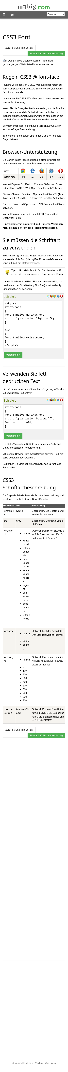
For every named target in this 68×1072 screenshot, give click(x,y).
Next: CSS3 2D (38, 53)
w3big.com (17, 1063)
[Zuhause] (12, 15)
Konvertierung (55, 53)
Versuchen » (13, 354)
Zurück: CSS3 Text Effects (19, 47)
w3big (34, 6)
